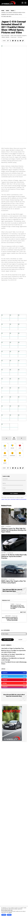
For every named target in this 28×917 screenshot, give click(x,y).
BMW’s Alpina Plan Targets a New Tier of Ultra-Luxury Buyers (13, 582)
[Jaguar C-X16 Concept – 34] (5, 417)
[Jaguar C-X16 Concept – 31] (5, 408)
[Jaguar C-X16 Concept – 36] (22, 417)
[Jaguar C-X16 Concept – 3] (22, 317)
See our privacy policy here (6, 910)
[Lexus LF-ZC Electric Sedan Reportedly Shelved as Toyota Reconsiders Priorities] (14, 542)
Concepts (24, 35)
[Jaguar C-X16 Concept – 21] (22, 372)
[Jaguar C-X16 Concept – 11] (14, 345)
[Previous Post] (5, 606)
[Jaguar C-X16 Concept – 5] (14, 326)
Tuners (12, 604)
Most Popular (7, 639)
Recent (20, 639)
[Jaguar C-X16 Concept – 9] (22, 335)
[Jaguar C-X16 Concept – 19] (5, 372)
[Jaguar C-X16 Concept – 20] (14, 372)
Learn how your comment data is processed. (14, 499)
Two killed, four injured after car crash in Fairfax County (13, 651)
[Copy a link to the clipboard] (23, 40)
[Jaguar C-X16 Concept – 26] (14, 390)
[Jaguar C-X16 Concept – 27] (22, 390)
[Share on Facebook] (8, 40)
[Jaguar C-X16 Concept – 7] (5, 335)
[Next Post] (22, 618)
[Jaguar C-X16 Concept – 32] (14, 408)
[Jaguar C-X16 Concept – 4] (5, 326)
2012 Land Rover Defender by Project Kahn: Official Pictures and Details (10, 619)
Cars (15, 35)
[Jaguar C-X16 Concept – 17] (14, 363)
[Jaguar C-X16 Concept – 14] (14, 354)
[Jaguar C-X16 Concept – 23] (14, 381)
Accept (4, 914)
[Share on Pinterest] (15, 40)
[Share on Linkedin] (18, 40)
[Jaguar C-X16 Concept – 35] (14, 417)
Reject (9, 914)
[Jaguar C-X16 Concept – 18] (22, 363)
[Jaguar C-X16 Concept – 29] (14, 399)
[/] (22, 2)
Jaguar (7, 37)
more (7, 10)
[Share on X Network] (10, 40)
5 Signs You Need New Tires (16, 648)
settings (10, 912)
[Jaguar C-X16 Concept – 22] (5, 381)
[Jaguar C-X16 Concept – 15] (22, 354)
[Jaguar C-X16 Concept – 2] (14, 317)
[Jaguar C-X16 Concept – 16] (5, 363)
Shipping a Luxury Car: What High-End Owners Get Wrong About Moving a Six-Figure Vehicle (14, 530)
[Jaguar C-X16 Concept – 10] (5, 345)
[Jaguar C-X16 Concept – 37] (5, 426)
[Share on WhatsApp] (13, 40)
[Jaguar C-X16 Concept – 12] (22, 345)
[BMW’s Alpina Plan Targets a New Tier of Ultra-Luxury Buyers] (14, 569)
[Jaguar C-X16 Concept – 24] (22, 381)
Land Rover (7, 616)
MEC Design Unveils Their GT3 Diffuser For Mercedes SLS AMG (17, 607)
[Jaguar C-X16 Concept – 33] (22, 408)
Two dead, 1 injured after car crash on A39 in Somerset (13, 655)
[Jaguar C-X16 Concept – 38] (14, 426)
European (18, 35)
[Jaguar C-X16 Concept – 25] (5, 390)
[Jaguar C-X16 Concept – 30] (22, 399)
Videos (12, 10)
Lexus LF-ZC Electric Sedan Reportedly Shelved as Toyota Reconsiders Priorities (14, 556)
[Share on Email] (20, 40)
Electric (3, 553)
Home (2, 10)
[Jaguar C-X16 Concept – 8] (14, 335)
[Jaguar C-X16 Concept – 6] (22, 326)
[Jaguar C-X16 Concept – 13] (5, 354)
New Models (4, 579)
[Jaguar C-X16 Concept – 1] (5, 317)
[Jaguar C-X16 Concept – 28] (5, 399)
